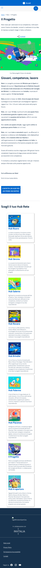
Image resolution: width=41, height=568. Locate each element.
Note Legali (6, 543)
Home (2, 15)
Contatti (5, 556)
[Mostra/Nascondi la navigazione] (2, 8)
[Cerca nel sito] (36, 8)
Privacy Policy (7, 547)
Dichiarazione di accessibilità (11, 552)
